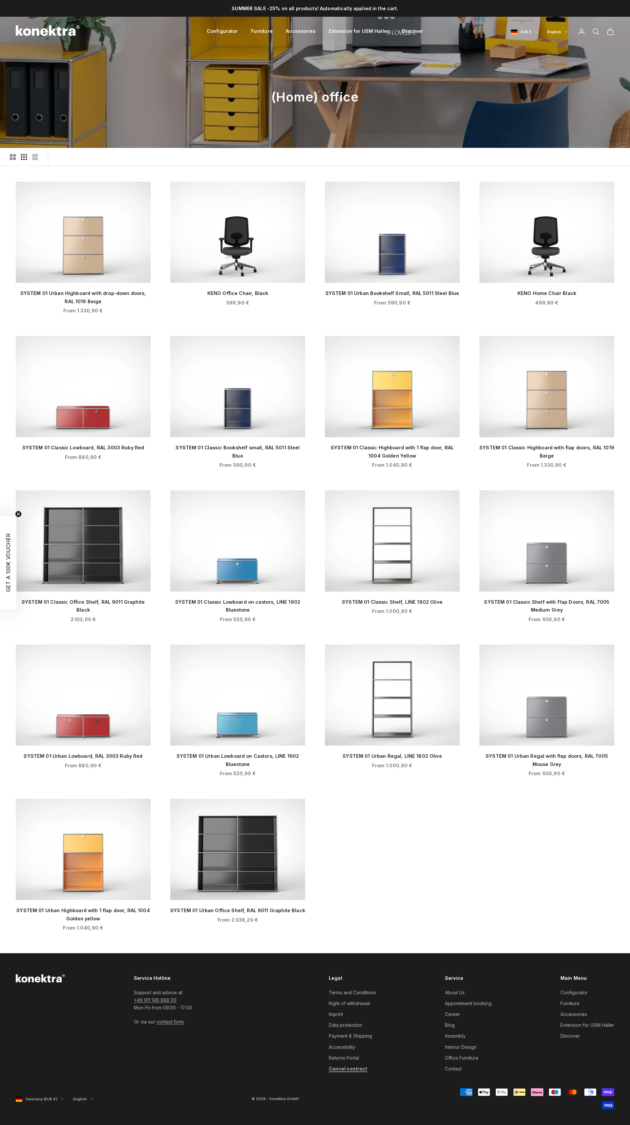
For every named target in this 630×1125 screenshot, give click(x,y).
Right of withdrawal (349, 1003)
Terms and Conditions (352, 992)
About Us (455, 992)
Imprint (336, 1014)
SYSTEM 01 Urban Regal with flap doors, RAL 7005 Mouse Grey (547, 760)
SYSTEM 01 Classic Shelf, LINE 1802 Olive (392, 602)
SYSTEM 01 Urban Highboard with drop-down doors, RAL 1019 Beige (83, 297)
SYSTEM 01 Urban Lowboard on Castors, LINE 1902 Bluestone (238, 760)
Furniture (262, 31)
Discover (412, 31)
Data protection (345, 1025)
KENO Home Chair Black (546, 293)
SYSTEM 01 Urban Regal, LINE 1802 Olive (392, 756)
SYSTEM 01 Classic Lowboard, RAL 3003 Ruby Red (83, 447)
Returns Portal (344, 1058)
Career (452, 1014)
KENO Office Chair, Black (237, 293)
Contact (453, 1068)
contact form (170, 1021)
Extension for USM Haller (359, 31)
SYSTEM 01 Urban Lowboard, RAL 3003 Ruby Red (83, 756)
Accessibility (342, 1047)
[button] (8, 562)
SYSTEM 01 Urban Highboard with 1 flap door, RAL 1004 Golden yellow (83, 914)
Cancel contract (348, 1068)
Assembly (455, 1036)
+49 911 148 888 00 (155, 1000)
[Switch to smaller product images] (24, 157)
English (557, 32)
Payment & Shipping (350, 1036)
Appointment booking (468, 1003)
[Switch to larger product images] (13, 157)
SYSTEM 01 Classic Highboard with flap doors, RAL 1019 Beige (546, 451)
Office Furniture (461, 1058)
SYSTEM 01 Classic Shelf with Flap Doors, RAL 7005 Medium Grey (546, 606)
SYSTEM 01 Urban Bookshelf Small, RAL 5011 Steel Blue (392, 293)
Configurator (222, 31)
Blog (450, 1025)
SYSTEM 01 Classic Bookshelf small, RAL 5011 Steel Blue (238, 451)
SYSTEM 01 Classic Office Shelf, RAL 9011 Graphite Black (83, 606)
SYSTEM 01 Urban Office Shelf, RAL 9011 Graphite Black (237, 910)
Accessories (301, 31)
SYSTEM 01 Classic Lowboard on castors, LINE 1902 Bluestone (237, 606)
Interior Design (460, 1047)
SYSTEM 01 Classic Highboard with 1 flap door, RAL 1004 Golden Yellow (392, 451)
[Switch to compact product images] (35, 157)
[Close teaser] (18, 514)
